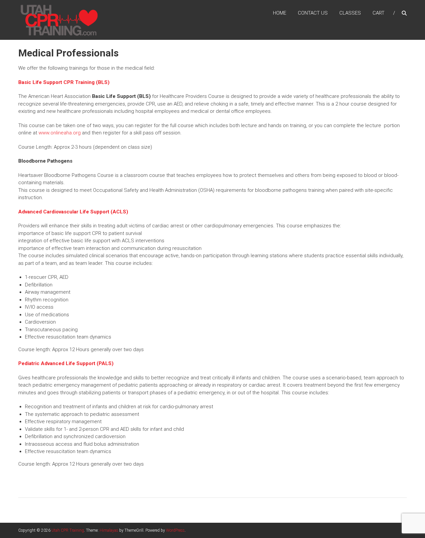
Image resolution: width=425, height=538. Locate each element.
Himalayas (109, 530)
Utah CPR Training (67, 530)
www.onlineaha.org (60, 133)
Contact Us (313, 13)
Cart (378, 13)
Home (279, 13)
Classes (350, 13)
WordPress (175, 530)
